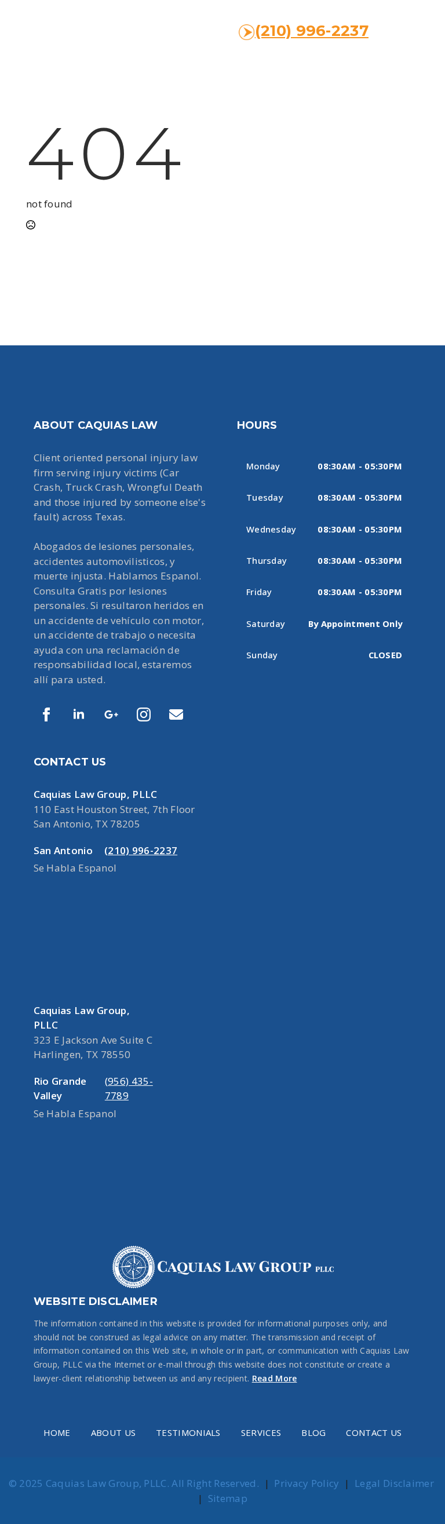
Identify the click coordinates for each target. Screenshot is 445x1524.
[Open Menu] (406, 31)
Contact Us (374, 1432)
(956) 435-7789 (129, 1088)
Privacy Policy (306, 1483)
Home (57, 1432)
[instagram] (143, 714)
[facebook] (46, 714)
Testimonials (188, 1432)
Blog (313, 1432)
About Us (113, 1432)
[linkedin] (79, 714)
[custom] (111, 714)
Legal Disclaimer (394, 1483)
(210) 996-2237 (312, 30)
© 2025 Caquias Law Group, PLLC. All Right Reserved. (134, 1483)
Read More (274, 1378)
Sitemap (227, 1498)
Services (261, 1432)
